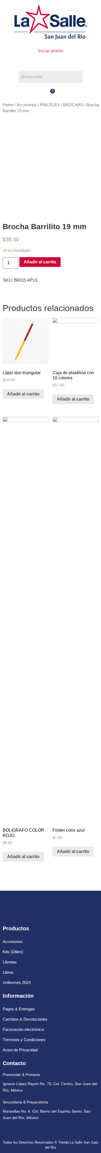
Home (8, 105)
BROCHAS (73, 105)
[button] (50, 63)
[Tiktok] (54, 913)
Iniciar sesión (50, 51)
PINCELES (50, 105)
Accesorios (27, 105)
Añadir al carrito (40, 262)
